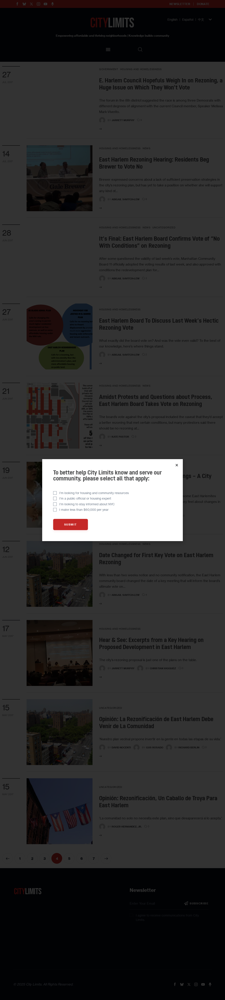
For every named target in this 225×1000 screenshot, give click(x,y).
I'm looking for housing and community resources (94, 493)
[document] (112, 500)
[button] (176, 465)
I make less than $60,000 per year (84, 509)
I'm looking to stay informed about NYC (87, 504)
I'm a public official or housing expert (85, 498)
